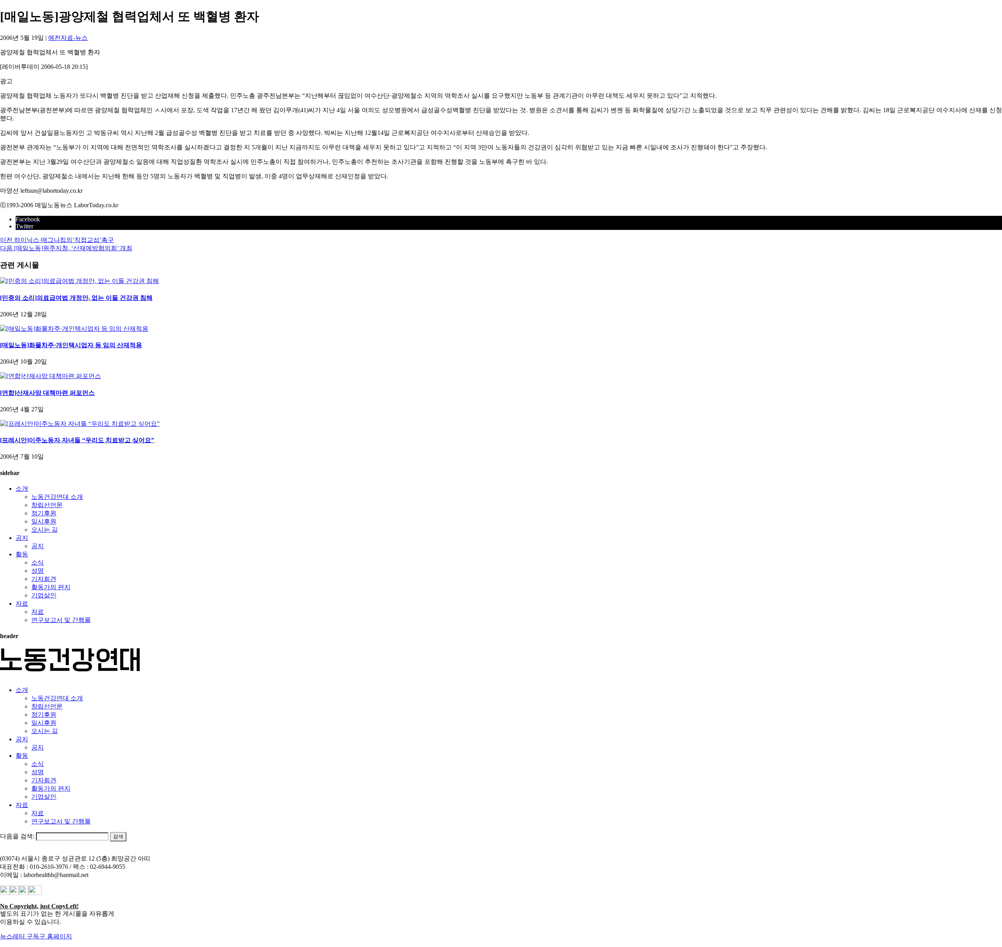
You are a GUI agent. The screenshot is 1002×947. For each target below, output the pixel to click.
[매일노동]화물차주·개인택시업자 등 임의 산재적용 (71, 345)
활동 (22, 554)
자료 (22, 603)
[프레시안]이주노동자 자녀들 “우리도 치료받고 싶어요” (77, 440)
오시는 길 (44, 529)
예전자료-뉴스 (68, 37)
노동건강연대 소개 (57, 496)
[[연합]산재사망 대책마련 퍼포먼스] (50, 376)
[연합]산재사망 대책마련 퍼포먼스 (47, 392)
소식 (37, 562)
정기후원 (43, 513)
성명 (37, 570)
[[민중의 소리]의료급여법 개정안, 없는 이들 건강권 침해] (79, 281)
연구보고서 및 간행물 (61, 620)
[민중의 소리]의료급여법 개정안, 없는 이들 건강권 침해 (76, 297)
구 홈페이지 (55, 936)
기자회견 (43, 579)
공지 (22, 537)
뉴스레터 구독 (19, 936)
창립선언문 (47, 505)
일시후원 (43, 521)
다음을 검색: (17, 836)
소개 (22, 488)
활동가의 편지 (50, 587)
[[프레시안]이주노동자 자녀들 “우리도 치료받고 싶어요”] (80, 423)
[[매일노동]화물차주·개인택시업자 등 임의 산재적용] (74, 328)
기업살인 (43, 595)
